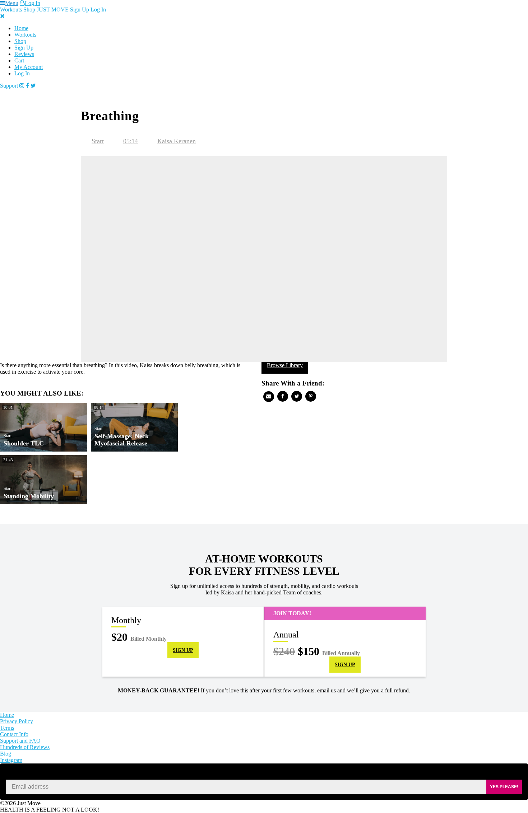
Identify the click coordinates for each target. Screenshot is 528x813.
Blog (5, 754)
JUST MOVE (53, 9)
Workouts (11, 9)
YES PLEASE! (504, 786)
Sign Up (79, 9)
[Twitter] (33, 86)
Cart (19, 60)
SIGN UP (183, 650)
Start (98, 141)
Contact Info (14, 734)
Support (9, 86)
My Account (28, 67)
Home (21, 28)
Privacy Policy (16, 721)
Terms (7, 728)
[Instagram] (21, 86)
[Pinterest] (310, 396)
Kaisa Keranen (176, 141)
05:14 (130, 141)
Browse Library (285, 365)
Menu (11, 3)
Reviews (24, 54)
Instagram (11, 760)
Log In (32, 3)
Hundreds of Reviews (25, 747)
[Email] (268, 396)
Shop (29, 9)
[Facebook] (27, 86)
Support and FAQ (20, 741)
